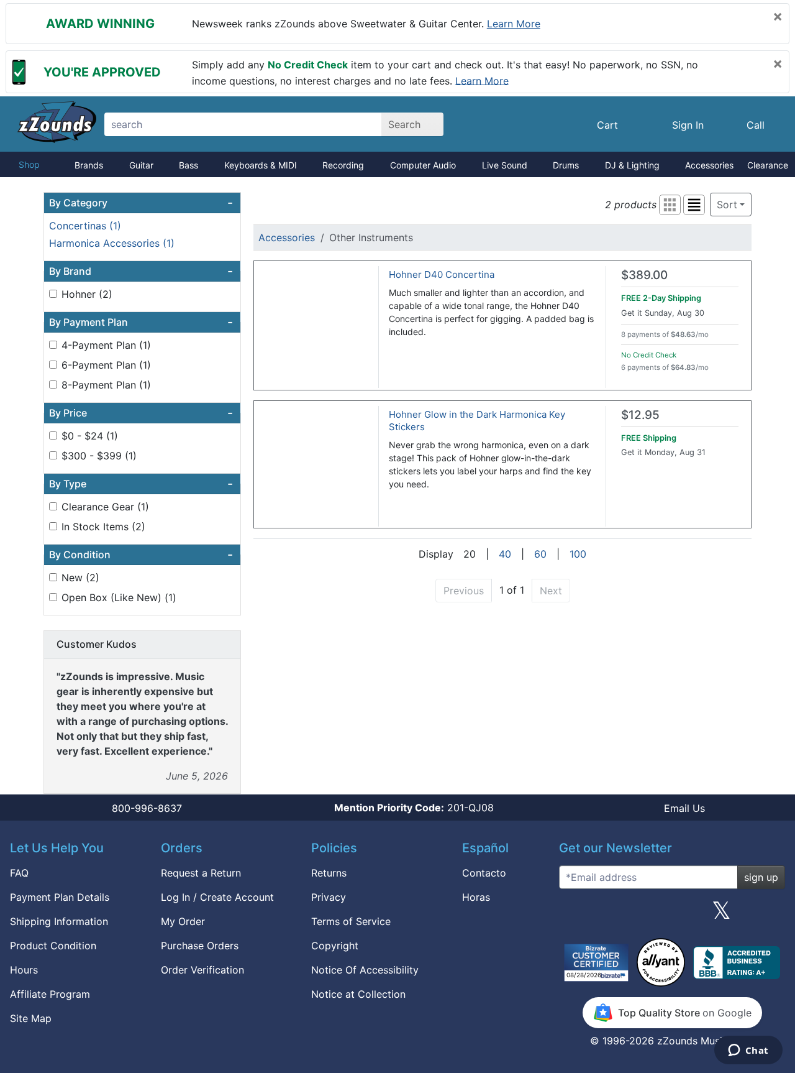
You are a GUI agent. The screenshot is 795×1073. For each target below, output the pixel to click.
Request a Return (201, 873)
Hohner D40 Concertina (441, 274)
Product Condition (53, 945)
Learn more (513, 23)
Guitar (141, 165)
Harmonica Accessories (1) (112, 243)
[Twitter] (721, 915)
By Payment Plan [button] (141, 322)
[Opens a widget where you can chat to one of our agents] (748, 1051)
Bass (188, 165)
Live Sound (504, 165)
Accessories (709, 165)
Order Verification (202, 970)
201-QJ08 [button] (414, 807)
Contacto (484, 873)
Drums (566, 165)
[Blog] (573, 915)
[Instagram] (672, 915)
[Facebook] (622, 915)
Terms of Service (351, 921)
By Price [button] (141, 412)
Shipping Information (59, 921)
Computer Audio (423, 165)
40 (505, 554)
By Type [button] (141, 483)
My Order (183, 921)
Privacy (328, 897)
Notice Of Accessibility (365, 970)
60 (540, 554)
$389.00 (644, 275)
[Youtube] (770, 915)
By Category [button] (141, 202)
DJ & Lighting (632, 165)
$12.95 (640, 414)
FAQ (19, 873)
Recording (343, 165)
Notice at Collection (358, 994)
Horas (476, 897)
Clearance (767, 165)
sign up (761, 877)
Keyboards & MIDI (260, 165)
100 (578, 554)
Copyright (334, 945)
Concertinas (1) (85, 225)
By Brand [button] (141, 271)
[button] (670, 205)
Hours (24, 970)
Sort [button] (727, 204)
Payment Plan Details (59, 897)
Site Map (31, 1018)
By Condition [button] (141, 554)
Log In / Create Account (217, 897)
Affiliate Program (50, 994)
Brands (89, 165)
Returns (329, 873)
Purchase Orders (199, 945)
